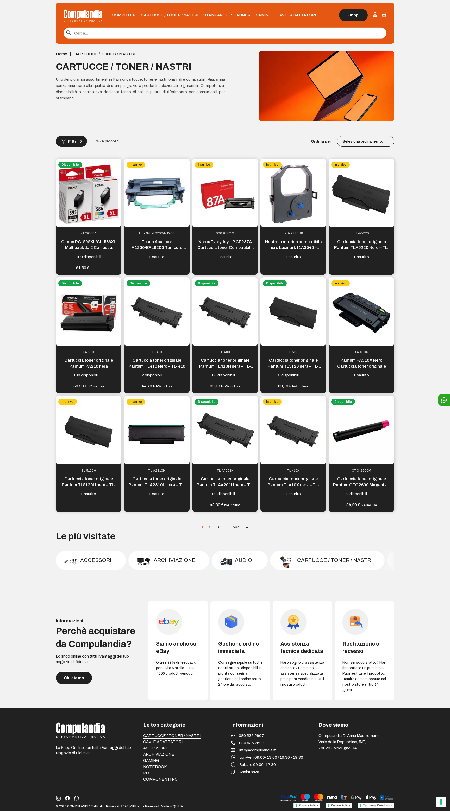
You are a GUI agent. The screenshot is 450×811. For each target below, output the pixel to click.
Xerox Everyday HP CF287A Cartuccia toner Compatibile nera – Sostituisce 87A (225, 248)
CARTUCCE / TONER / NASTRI (169, 15)
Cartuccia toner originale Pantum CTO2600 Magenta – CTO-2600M (361, 485)
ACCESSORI (155, 748)
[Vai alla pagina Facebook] (67, 798)
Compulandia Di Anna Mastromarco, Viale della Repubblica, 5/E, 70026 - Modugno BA (350, 741)
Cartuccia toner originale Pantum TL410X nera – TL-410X (293, 485)
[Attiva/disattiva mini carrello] (384, 15)
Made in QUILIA (172, 806)
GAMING (263, 15)
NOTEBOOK (155, 767)
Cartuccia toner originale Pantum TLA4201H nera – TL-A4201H (225, 485)
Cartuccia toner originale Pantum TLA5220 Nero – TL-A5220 (361, 248)
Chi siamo (74, 678)
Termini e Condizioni (377, 805)
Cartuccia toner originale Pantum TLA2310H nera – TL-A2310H (156, 485)
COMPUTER (124, 15)
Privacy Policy (308, 805)
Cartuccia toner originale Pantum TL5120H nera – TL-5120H (89, 485)
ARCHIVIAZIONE (158, 754)
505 (236, 527)
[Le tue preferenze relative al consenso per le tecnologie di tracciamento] (441, 802)
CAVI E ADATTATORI (296, 15)
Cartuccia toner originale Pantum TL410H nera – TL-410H (225, 366)
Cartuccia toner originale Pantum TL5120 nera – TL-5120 (293, 366)
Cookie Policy (340, 805)
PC (146, 773)
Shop (353, 15)
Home (61, 54)
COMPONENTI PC (160, 779)
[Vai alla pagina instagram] (58, 798)
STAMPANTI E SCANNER (227, 15)
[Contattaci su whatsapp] (76, 798)
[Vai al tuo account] (375, 15)
